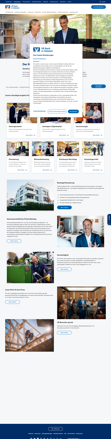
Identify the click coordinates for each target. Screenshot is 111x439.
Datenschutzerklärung (39, 59)
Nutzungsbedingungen (47, 433)
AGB (65, 433)
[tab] (9, 12)
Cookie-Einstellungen (39, 111)
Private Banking (26, 1)
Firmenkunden (17, 1)
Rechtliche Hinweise (58, 433)
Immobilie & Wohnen (36, 1)
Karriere (69, 1)
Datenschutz (37, 433)
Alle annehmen (73, 111)
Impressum (30, 433)
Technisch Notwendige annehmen (57, 111)
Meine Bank (63, 1)
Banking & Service (54, 1)
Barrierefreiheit (71, 433)
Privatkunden (9, 1)
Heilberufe (45, 1)
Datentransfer (79, 433)
